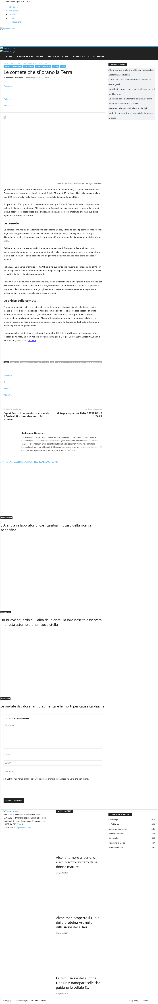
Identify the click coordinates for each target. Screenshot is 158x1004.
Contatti (12, 14)
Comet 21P (14, 362)
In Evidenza (113, 824)
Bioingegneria (6, 517)
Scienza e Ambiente (43, 66)
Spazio (55, 66)
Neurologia (113, 838)
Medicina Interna (115, 833)
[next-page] (3, 713)
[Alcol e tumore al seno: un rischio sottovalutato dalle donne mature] (79, 833)
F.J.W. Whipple (61, 362)
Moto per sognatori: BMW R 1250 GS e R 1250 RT (79, 414)
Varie (63, 66)
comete (45, 362)
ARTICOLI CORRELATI (14, 462)
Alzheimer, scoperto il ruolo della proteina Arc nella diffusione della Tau (78, 922)
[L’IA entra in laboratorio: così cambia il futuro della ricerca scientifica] (52, 492)
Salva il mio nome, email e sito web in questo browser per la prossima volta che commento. (48, 779)
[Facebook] (1, 1)
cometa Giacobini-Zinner (30, 362)
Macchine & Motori (116, 843)
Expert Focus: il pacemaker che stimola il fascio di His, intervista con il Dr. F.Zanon (26, 416)
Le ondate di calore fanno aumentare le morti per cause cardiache (52, 706)
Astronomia (15, 63)
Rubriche (98, 56)
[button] (153, 53)
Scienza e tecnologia (13, 66)
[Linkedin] (3, 1)
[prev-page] (1, 713)
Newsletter (13, 11)
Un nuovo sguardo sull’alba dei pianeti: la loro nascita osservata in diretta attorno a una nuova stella (51, 622)
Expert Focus (81, 56)
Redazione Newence (14, 77)
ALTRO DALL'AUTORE (43, 462)
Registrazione (15, 22)
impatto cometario (76, 362)
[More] (53, 110)
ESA (52, 362)
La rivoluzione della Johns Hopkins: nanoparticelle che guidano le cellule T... (78, 983)
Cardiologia (5, 698)
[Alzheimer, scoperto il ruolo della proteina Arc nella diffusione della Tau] (79, 893)
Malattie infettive (115, 847)
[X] (5, 1)
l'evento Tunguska (93, 362)
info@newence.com (22, 827)
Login (11, 18)
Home (9, 56)
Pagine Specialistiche (30, 56)
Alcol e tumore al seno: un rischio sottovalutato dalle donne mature (77, 862)
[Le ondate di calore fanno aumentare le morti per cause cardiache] (52, 664)
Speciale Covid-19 (58, 56)
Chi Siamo (13, 7)
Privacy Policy (132, 1000)
